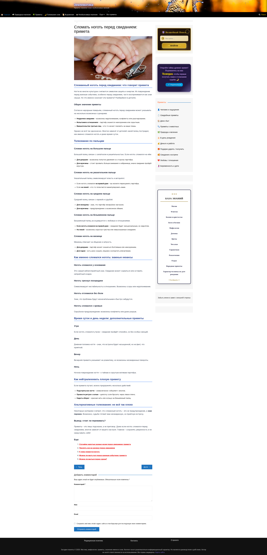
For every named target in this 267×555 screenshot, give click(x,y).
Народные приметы (174, 266)
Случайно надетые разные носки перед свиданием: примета (105, 444)
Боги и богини (174, 222)
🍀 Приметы (37, 15)
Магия (174, 206)
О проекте (175, 540)
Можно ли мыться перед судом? (93, 459)
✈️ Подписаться (174, 84)
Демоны (174, 233)
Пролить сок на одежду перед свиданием (97, 448)
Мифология (174, 228)
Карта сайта (160, 552)
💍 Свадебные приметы (167, 115)
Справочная (174, 249)
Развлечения (174, 255)
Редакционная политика (93, 541)
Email (76, 514)
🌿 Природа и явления (167, 132)
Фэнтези (174, 211)
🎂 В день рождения (166, 138)
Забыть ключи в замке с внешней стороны (174, 298)
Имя (75, 505)
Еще (101, 14)
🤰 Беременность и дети (168, 166)
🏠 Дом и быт (163, 121)
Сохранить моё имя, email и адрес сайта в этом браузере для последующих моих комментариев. (111, 523)
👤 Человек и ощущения (168, 110)
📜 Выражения (68, 15)
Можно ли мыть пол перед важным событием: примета (103, 455)
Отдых (174, 260)
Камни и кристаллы (174, 217)
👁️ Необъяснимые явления (87, 15)
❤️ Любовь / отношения (167, 160)
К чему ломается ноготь (89, 452)
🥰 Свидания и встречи (167, 155)
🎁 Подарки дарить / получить (170, 149)
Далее (146, 467)
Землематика (83, 5)
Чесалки (174, 244)
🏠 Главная (5, 15)
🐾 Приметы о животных (168, 127)
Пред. (80, 467)
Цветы (174, 239)
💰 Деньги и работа (165, 143)
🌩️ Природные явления (21, 15)
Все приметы (112, 14)
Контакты (134, 541)
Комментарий (79, 484)
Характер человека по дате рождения (174, 273)
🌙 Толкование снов (52, 15)
